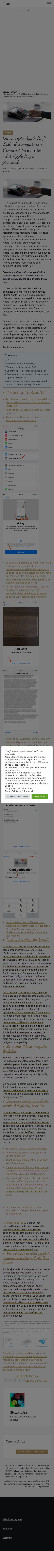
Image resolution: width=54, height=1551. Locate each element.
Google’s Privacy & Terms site (19, 791)
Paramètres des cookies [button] (17, 796)
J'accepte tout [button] (39, 796)
